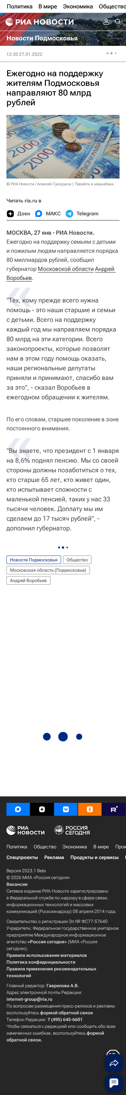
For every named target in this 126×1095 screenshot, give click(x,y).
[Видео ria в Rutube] (113, 809)
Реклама (54, 857)
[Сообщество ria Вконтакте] (66, 809)
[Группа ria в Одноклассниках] (89, 809)
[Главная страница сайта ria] (39, 22)
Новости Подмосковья (34, 559)
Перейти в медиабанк (94, 184)
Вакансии (16, 884)
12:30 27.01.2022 (24, 54)
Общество (77, 559)
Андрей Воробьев (28, 580)
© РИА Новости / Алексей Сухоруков (38, 184)
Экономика (75, 847)
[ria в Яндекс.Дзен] (42, 809)
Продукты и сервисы (94, 857)
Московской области (66, 268)
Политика (16, 847)
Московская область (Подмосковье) (48, 570)
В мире (101, 847)
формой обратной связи (66, 1012)
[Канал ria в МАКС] (18, 809)
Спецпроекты (22, 857)
